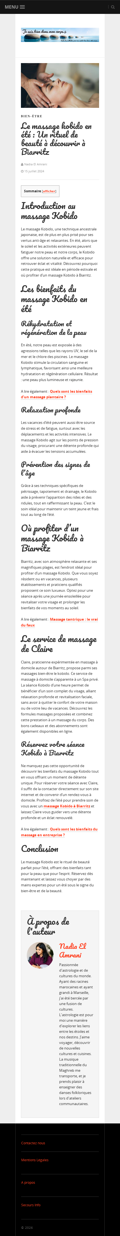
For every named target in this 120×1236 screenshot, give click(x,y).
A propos (28, 1182)
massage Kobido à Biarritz (67, 806)
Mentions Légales (35, 1160)
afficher (49, 191)
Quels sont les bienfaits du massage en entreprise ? (59, 832)
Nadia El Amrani (72, 950)
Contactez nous (33, 1143)
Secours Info (30, 1205)
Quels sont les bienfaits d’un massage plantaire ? (56, 394)
